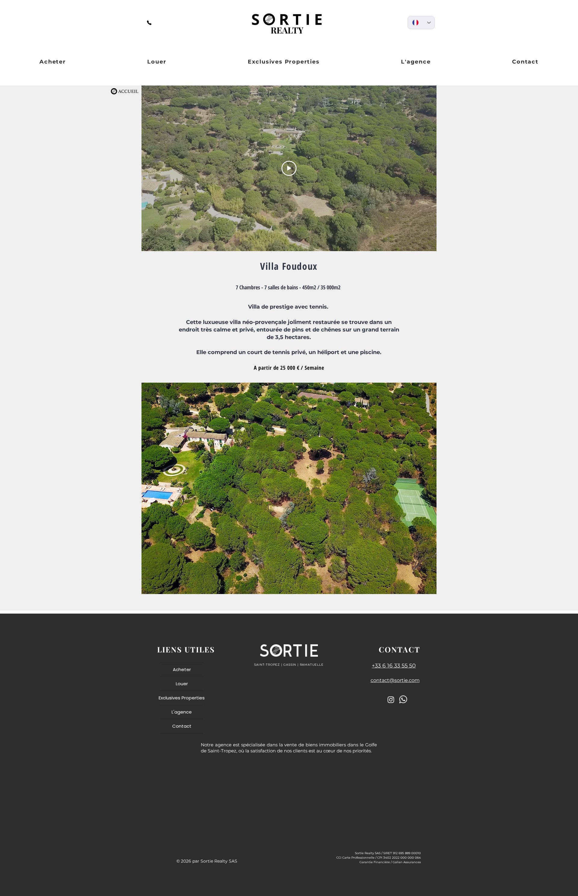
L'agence (182, 712)
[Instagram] (391, 699)
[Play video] (289, 168)
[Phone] (149, 23)
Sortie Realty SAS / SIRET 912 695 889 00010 (388, 853)
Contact (181, 726)
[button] (289, 488)
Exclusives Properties (181, 698)
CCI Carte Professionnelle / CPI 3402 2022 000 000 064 (378, 858)
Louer (182, 683)
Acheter (182, 669)
